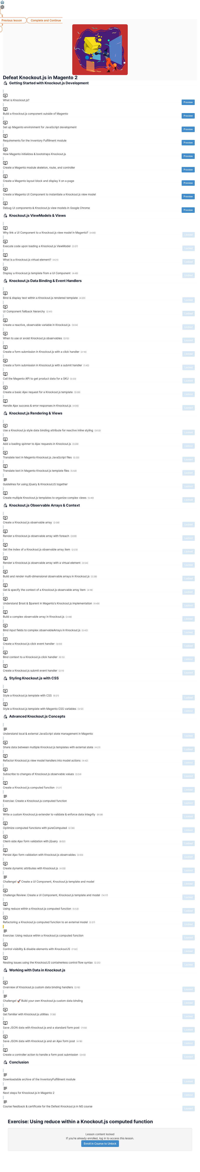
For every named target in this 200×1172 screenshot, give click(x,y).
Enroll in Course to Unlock (100, 1143)
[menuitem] (100, 7)
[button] (100, 2)
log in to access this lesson (116, 1138)
